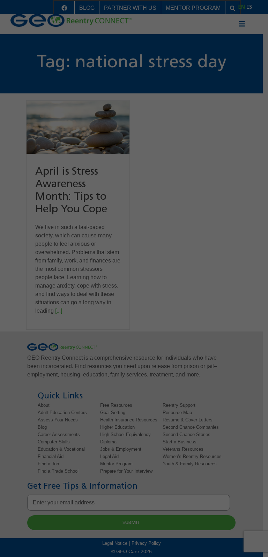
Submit (33, 299)
